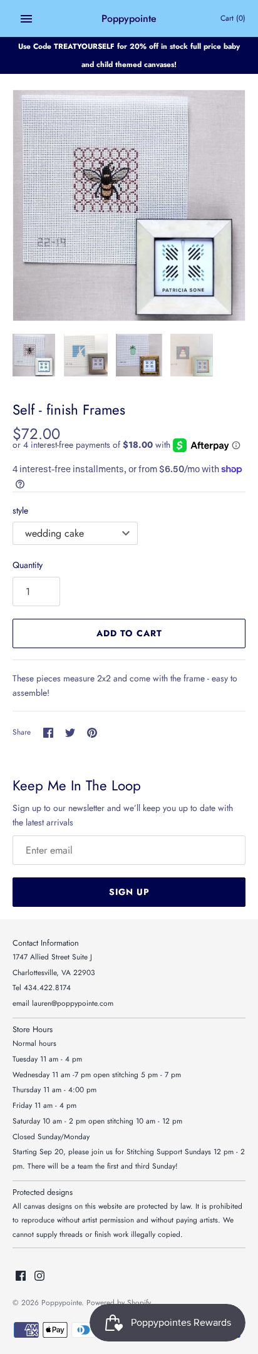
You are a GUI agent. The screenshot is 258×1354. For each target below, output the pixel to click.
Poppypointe (61, 1302)
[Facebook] (21, 1276)
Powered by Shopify (118, 1302)
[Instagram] (39, 1276)
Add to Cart (129, 633)
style (20, 510)
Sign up (129, 892)
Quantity (28, 565)
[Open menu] (26, 19)
